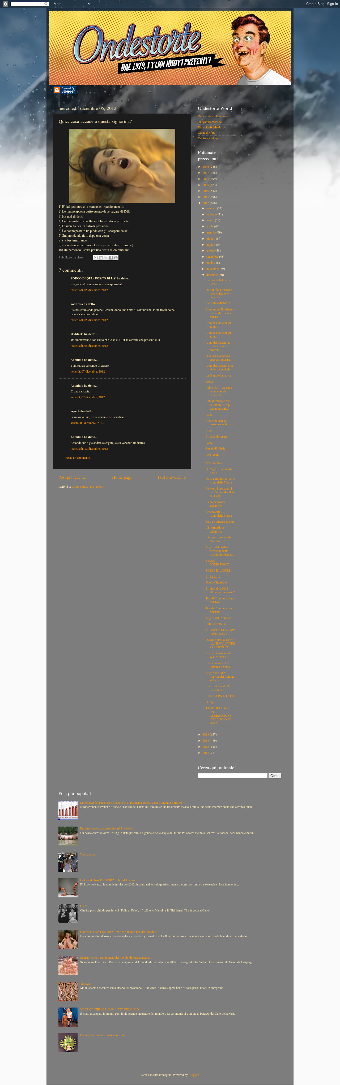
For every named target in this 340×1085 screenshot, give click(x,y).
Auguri (210, 414)
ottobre (211, 263)
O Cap (210, 702)
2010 (206, 191)
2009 (206, 185)
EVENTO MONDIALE (220, 303)
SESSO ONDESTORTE (218, 562)
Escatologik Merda (209, 127)
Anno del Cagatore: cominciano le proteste (218, 346)
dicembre (212, 275)
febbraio (212, 214)
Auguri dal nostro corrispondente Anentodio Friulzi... (220, 550)
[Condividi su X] (105, 257)
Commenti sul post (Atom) (88, 487)
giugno (211, 238)
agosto (210, 250)
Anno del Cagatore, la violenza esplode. (219, 367)
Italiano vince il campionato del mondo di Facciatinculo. (115, 957)
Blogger (193, 1075)
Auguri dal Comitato (218, 618)
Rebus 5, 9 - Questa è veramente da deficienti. (219, 391)
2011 (206, 197)
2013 (206, 734)
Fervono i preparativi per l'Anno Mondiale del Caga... (220, 492)
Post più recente (72, 477)
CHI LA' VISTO (216, 624)
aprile (210, 226)
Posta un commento (77, 458)
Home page (122, 477)
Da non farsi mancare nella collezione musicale (219, 293)
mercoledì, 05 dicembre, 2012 (89, 290)
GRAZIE (85, 906)
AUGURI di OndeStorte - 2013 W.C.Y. (220, 632)
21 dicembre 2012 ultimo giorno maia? (220, 590)
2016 (206, 753)
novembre (213, 269)
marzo (210, 220)
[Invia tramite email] (95, 257)
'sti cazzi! (86, 983)
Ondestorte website (210, 122)
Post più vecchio (172, 477)
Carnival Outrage (208, 138)
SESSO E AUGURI (218, 570)
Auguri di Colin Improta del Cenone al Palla (220, 676)
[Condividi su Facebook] (110, 257)
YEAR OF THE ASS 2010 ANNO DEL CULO (109, 1009)
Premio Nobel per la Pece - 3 (218, 282)
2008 (206, 179)
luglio (210, 245)
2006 (206, 166)
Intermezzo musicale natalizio (218, 539)
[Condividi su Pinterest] (115, 257)
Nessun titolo (214, 463)
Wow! (209, 381)
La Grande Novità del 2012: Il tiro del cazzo (107, 880)
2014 (206, 740)
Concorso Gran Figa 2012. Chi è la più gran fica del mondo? (118, 932)
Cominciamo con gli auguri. (218, 324)
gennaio (211, 208)
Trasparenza (87, 854)
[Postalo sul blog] (100, 257)
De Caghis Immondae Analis (219, 471)
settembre (212, 256)
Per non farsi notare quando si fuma (102, 1035)
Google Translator (217, 582)
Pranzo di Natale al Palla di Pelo (217, 688)
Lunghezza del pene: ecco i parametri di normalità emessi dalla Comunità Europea (131, 803)
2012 (206, 203)
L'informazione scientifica (215, 529)
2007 (206, 173)
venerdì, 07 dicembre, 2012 (88, 371)
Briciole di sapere (216, 436)
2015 (206, 747)
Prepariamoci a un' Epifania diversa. (218, 665)
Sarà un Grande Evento (220, 522)
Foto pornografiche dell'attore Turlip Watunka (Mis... (218, 404)
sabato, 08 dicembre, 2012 (87, 423)
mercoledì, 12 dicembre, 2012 (89, 449)
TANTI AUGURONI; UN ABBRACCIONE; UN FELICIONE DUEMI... (219, 715)
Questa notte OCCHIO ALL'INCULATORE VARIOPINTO (220, 643)
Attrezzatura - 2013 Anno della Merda (219, 513)
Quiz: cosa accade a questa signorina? (218, 357)
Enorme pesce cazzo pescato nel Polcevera (106, 828)
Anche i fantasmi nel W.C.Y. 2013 (218, 655)
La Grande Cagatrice (218, 375)
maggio (211, 232)
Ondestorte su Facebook (213, 116)
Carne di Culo (206, 133)
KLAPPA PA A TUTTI (220, 696)
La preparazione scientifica (216, 504)
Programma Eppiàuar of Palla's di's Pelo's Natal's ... (221, 313)
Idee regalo (212, 454)
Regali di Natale (215, 448)
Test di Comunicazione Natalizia (220, 600)
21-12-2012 (213, 576)
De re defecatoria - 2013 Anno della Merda (221, 480)
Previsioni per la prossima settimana (219, 422)
